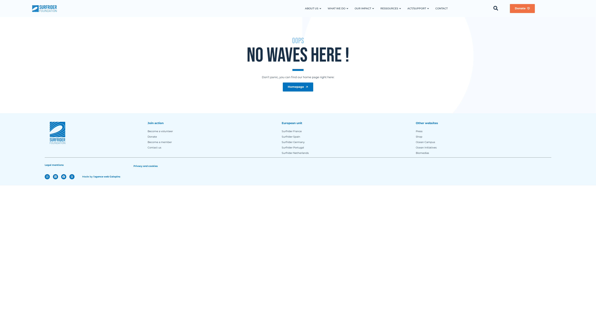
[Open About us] (320, 8)
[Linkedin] (55, 176)
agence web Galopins (107, 176)
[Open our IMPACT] (373, 8)
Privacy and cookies (145, 166)
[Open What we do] (347, 8)
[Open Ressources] (400, 8)
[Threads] (71, 176)
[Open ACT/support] (428, 8)
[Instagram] (47, 176)
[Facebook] (63, 176)
